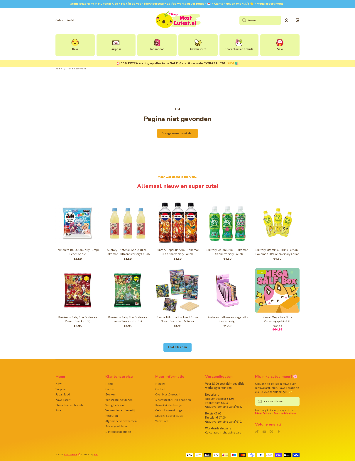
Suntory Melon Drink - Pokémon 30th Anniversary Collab (227, 252)
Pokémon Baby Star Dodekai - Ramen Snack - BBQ (77, 319)
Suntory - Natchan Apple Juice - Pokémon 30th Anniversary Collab (128, 252)
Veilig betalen (114, 405)
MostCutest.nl (70, 454)
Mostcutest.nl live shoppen (173, 400)
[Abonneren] (295, 401)
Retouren (111, 416)
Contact (110, 389)
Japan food (62, 394)
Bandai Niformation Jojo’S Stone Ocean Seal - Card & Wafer (178, 319)
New (58, 384)
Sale (58, 410)
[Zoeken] (242, 20)
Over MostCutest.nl (167, 394)
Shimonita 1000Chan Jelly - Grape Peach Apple (78, 252)
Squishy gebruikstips (169, 416)
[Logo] (177, 20)
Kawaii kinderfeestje (168, 405)
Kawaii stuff (62, 400)
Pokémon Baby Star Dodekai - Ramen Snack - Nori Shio (127, 319)
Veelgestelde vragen (119, 400)
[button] (298, 20)
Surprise (61, 389)
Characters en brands (69, 405)
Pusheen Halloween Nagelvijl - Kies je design (227, 319)
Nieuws (160, 384)
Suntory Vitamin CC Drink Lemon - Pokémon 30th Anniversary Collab (277, 252)
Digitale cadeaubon (118, 432)
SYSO (96, 454)
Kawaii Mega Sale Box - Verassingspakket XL (277, 319)
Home (58, 68)
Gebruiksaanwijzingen (169, 410)
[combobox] (260, 20)
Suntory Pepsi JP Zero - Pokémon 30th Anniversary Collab (178, 252)
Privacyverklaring (117, 426)
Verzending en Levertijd (120, 410)
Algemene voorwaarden (121, 421)
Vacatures (161, 421)
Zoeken (110, 394)
